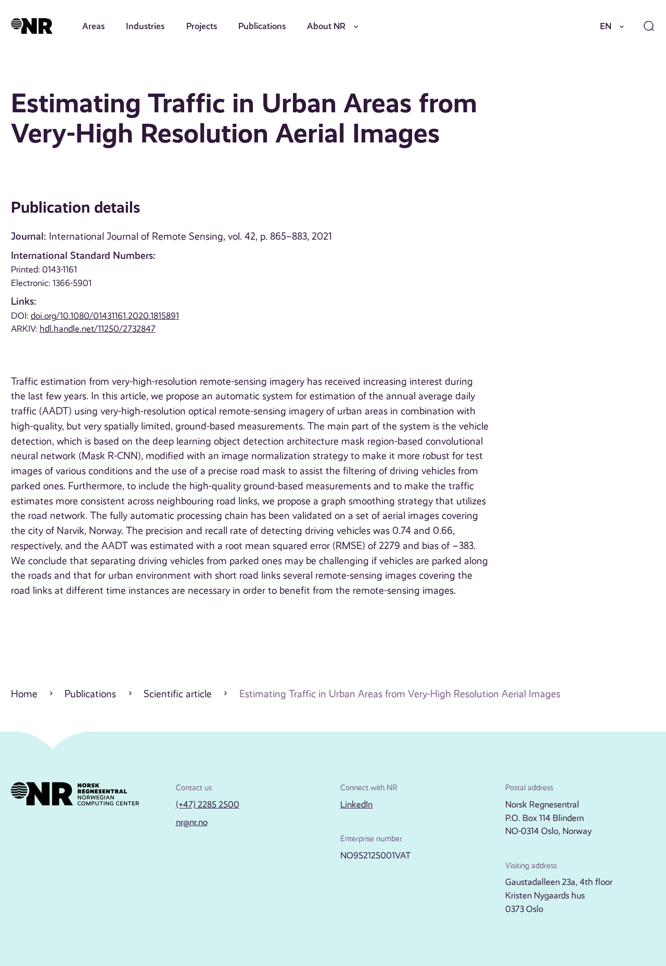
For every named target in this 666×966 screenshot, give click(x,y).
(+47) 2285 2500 (207, 804)
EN (605, 26)
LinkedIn (356, 804)
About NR (326, 26)
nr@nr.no (192, 822)
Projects (201, 26)
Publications (262, 26)
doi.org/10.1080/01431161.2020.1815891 (105, 315)
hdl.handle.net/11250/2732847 (98, 328)
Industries (145, 26)
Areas (93, 26)
